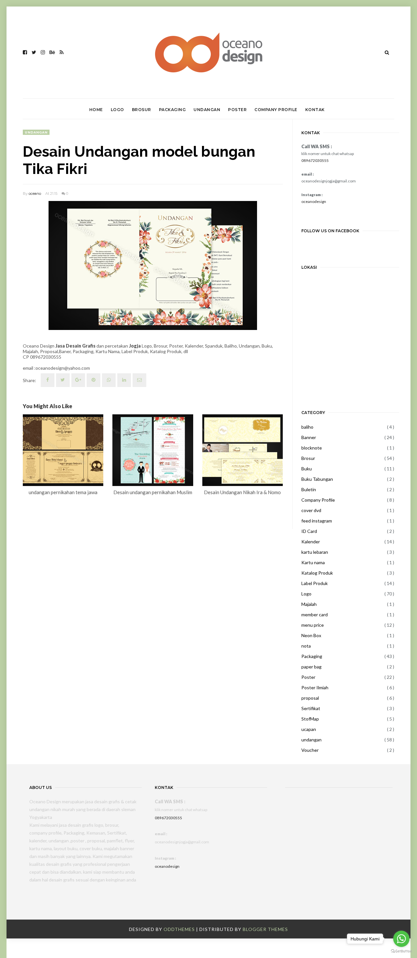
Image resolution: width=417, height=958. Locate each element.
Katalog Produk (317, 573)
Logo (306, 593)
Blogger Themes (265, 929)
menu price (312, 625)
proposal (310, 698)
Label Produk (314, 583)
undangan (36, 132)
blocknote (311, 447)
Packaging (311, 656)
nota (306, 646)
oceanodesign (313, 201)
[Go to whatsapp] (401, 939)
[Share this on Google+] (78, 380)
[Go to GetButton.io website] (401, 951)
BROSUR (141, 109)
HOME (96, 109)
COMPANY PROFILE (275, 109)
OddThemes (179, 929)
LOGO (117, 109)
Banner (308, 437)
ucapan (308, 729)
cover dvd (311, 510)
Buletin (308, 489)
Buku (306, 468)
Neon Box (311, 635)
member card (314, 614)
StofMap (310, 719)
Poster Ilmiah (314, 687)
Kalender (310, 541)
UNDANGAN (207, 109)
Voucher (310, 750)
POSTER (237, 109)
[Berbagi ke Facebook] (47, 380)
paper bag (311, 666)
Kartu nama (313, 562)
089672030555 (315, 160)
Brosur (308, 458)
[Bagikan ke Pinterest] (139, 380)
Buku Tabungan (317, 479)
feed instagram (316, 520)
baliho (307, 427)
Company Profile (318, 500)
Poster (308, 677)
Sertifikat (310, 708)
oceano (35, 193)
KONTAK (315, 109)
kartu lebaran (314, 552)
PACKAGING (172, 109)
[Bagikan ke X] (63, 380)
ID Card (309, 531)
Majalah (309, 604)
